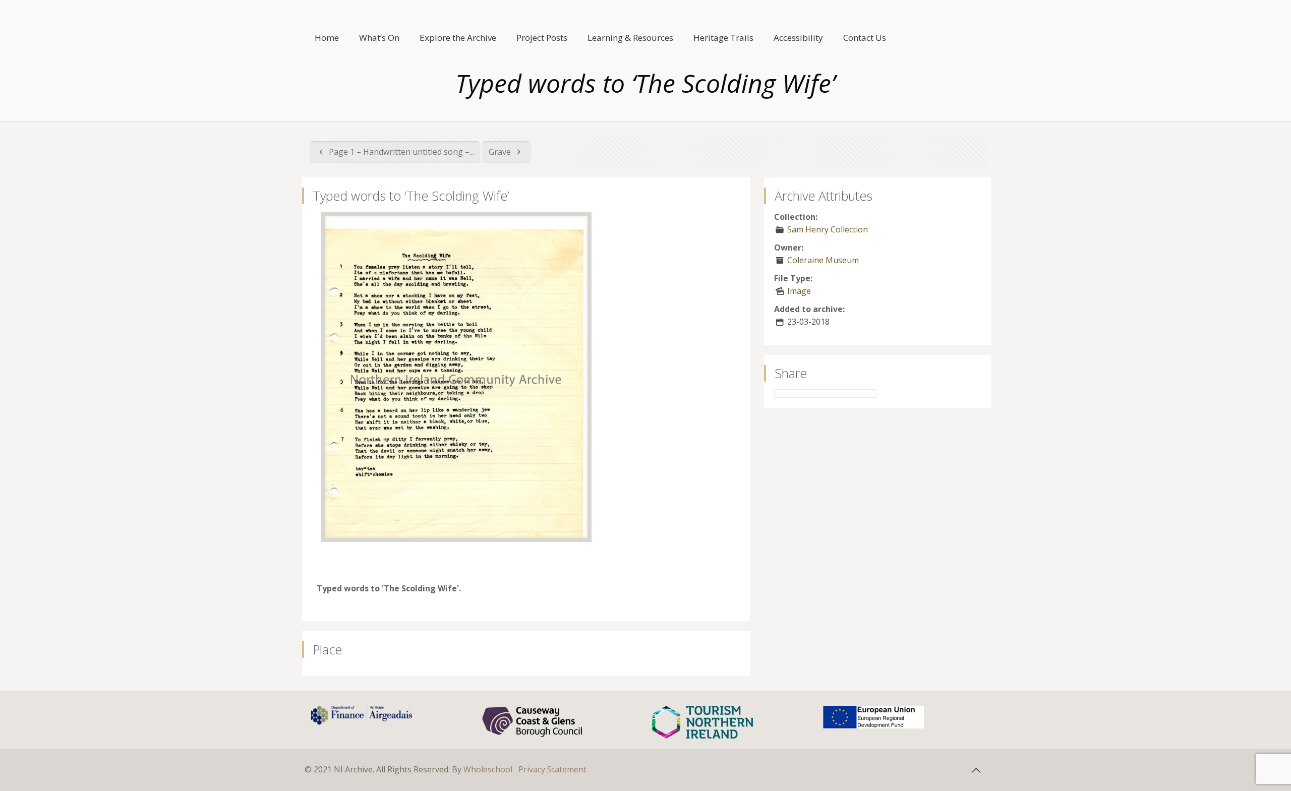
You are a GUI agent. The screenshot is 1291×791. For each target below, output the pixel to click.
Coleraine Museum (823, 260)
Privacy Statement (552, 769)
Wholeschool (487, 769)
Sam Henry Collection (827, 229)
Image (799, 290)
